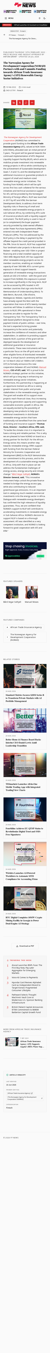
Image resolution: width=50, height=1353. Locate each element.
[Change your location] (40, 18)
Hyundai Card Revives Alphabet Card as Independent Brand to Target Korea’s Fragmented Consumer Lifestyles (26, 986)
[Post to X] (19, 102)
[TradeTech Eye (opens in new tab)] (40, 11)
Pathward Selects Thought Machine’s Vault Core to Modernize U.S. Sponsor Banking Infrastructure (27, 998)
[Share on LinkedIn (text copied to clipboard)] (13, 102)
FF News (12, 35)
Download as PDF (26, 946)
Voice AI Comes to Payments (25, 977)
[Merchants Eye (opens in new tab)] (10, 11)
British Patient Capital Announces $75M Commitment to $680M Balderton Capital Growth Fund (27, 1010)
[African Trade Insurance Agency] (19, 1093)
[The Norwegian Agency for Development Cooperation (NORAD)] (22, 1098)
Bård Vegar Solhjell (21, 474)
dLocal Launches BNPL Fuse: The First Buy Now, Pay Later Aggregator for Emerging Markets (27, 969)
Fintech (21, 35)
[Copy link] (32, 102)
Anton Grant (10, 57)
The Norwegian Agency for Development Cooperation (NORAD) (22, 637)
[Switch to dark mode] (44, 18)
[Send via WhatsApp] (25, 102)
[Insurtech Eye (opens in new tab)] (25, 11)
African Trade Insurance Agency (24, 627)
